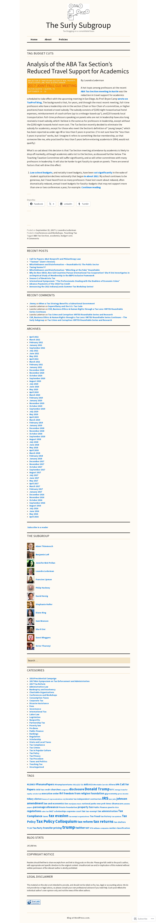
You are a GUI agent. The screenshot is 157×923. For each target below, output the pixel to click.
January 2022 (35, 345)
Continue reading (91, 187)
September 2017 (37, 469)
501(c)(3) (76, 785)
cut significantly (103, 172)
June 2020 (34, 386)
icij (64, 799)
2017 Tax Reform (37, 684)
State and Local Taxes (40, 742)
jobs (114, 799)
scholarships (60, 811)
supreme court (74, 811)
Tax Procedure (36, 758)
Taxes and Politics (38, 761)
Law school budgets (41, 172)
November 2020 (36, 373)
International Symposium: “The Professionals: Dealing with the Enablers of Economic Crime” (74, 281)
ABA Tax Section (41, 235)
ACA (91, 784)
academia (55, 235)
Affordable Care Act (101, 785)
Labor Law (34, 714)
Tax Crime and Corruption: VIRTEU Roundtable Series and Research (80, 314)
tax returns (103, 821)
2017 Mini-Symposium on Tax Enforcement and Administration (59, 681)
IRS (105, 798)
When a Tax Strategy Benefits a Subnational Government (67, 303)
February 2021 (36, 364)
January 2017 (35, 492)
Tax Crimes (34, 747)
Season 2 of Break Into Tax (42, 278)
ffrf (61, 793)
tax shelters (120, 822)
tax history (106, 816)
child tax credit (43, 789)
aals (86, 784)
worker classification (119, 828)
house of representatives (52, 799)
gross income (123, 794)
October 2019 (35, 406)
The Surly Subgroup (78, 25)
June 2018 (34, 445)
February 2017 (36, 489)
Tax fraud (95, 816)
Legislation (34, 717)
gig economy (111, 793)
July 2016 (33, 508)
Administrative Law (38, 686)
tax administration (108, 811)
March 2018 (34, 453)
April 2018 (33, 450)
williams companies (101, 828)
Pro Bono (33, 728)
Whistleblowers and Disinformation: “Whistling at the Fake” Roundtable (64, 270)
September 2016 (37, 503)
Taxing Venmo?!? (37, 267)
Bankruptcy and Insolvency (42, 689)
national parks (89, 803)
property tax (85, 807)
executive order (50, 793)
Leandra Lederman (67, 230)
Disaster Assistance (39, 703)
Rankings (33, 734)
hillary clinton (34, 798)
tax (83, 811)
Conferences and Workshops (49, 233)
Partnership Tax (37, 722)
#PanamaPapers (44, 784)
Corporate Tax (36, 700)
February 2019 (36, 422)
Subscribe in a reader (37, 527)
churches (56, 789)
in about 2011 (91, 176)
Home (34, 39)
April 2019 (33, 417)
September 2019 (37, 409)
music (79, 804)
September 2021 (37, 348)
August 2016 (35, 505)
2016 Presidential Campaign (42, 678)
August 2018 (35, 439)
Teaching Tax (70, 233)
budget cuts (67, 235)
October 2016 (35, 500)
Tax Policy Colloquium (56, 821)
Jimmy (32, 303)
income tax (71, 799)
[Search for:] (78, 660)
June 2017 (34, 478)
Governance (35, 709)
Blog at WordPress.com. (78, 918)
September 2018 (37, 436)
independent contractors (89, 799)
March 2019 (34, 420)
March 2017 (34, 486)
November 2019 (36, 403)
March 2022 (34, 339)
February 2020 (36, 397)
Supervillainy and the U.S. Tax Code (65, 306)
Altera (112, 784)
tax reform (85, 822)
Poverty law (35, 725)
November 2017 (36, 464)
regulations (34, 811)
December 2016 (36, 494)
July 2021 (33, 350)
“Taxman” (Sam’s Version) (42, 261)
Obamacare (117, 803)
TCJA (29, 828)
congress (65, 790)
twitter (80, 828)
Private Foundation (68, 807)
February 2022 (36, 342)
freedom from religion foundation (84, 793)
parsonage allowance (45, 807)
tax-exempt (91, 811)
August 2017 (35, 472)
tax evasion (58, 815)
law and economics (54, 803)
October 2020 (35, 375)
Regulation (34, 736)
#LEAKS (31, 784)
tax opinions (116, 817)
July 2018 (33, 442)
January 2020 (35, 400)
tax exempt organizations (79, 817)
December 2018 (36, 428)
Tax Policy (34, 753)
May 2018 (33, 447)
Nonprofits (34, 720)
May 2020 (33, 389)
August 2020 (35, 381)
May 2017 (33, 480)
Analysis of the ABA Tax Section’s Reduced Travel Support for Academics (78, 67)
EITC (112, 789)
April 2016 (33, 516)
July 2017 (33, 475)
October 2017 (35, 467)
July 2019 (33, 411)
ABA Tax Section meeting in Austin (100, 91)
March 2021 (34, 361)
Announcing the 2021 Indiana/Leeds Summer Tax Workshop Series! (61, 286)
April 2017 (33, 483)
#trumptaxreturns (63, 784)
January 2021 (35, 367)
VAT (87, 827)
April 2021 (33, 359)
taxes (45, 816)
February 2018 (36, 456)
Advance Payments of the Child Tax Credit (49, 284)
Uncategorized (36, 767)
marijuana (73, 804)
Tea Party (37, 827)
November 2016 (36, 497)
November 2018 (36, 431)
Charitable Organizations (41, 692)
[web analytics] (33, 904)
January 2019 (35, 425)
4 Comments (33, 238)
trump (68, 827)
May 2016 (33, 514)
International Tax (37, 711)
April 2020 (33, 392)
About (48, 39)
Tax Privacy (34, 756)
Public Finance (36, 731)
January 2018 (35, 458)
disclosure (76, 789)
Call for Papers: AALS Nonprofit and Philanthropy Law (55, 259)
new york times (104, 803)
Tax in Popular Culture (40, 750)
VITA (91, 828)
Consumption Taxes (39, 698)
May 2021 (33, 356)
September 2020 (37, 378)
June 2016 (34, 511)
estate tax (37, 794)
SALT (51, 811)
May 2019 (33, 414)
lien (66, 803)
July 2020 (33, 384)
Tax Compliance (37, 745)
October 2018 (35, 433)
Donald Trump (97, 788)
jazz (110, 799)
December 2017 (36, 461)
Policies (63, 39)
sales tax (45, 811)
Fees (31, 706)
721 (81, 785)
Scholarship (35, 739)
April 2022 (33, 337)
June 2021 (34, 353)
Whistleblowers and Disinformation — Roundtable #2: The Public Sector (64, 264)
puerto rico (113, 807)
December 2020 (36, 370)
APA (117, 784)
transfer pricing (52, 828)
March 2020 (34, 395)
